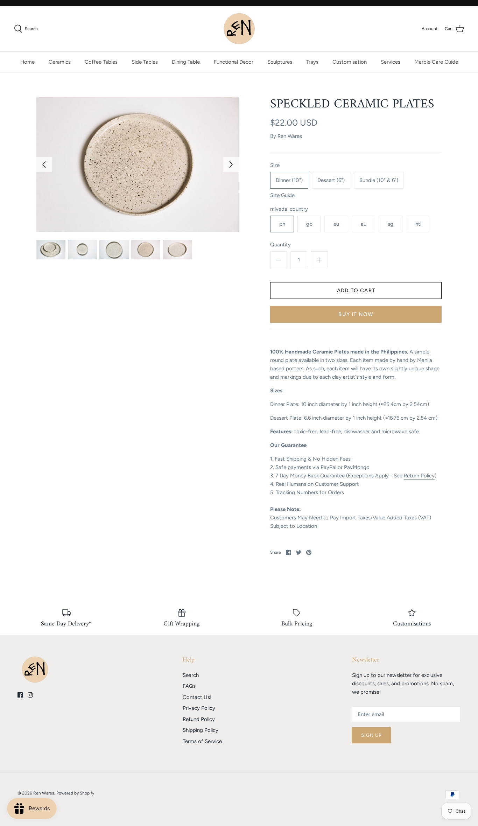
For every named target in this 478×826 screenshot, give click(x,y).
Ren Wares (289, 136)
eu (336, 224)
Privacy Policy (199, 708)
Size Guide (282, 195)
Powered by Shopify (75, 793)
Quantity (280, 244)
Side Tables (145, 62)
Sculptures (279, 62)
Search (191, 675)
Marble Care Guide (436, 62)
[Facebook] (20, 695)
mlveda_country (289, 209)
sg (390, 224)
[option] (137, 164)
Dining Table (186, 62)
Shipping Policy (200, 730)
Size (275, 165)
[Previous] (44, 164)
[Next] (231, 164)
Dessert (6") (331, 180)
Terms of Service (202, 741)
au (363, 224)
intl (417, 224)
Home (27, 62)
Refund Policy (199, 719)
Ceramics (60, 62)
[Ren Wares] (239, 28)
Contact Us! (197, 697)
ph (282, 224)
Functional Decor (233, 62)
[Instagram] (30, 695)
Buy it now (355, 314)
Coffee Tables (101, 62)
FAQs (189, 686)
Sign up (371, 735)
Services (390, 62)
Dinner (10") (289, 180)
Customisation (349, 62)
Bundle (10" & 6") (378, 180)
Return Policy (419, 475)
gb (309, 224)
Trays (312, 62)
